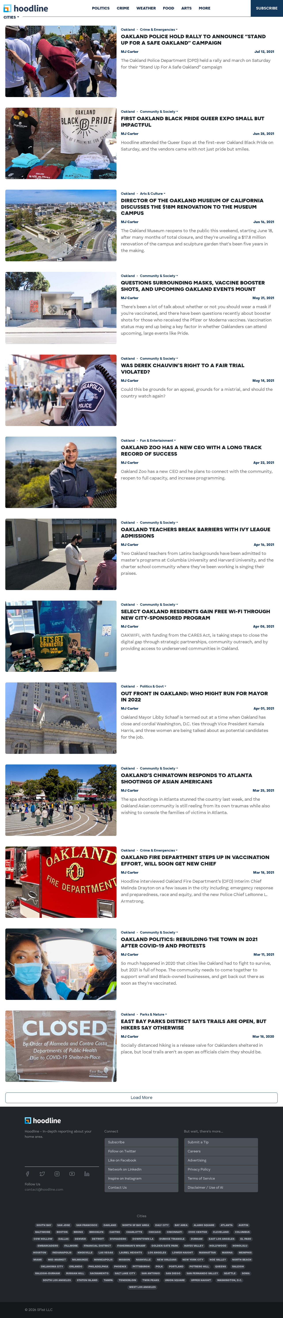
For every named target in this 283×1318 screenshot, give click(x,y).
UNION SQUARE (175, 1280)
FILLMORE (71, 1246)
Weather (146, 8)
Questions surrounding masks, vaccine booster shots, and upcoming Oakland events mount (193, 285)
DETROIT (98, 1239)
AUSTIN (243, 1225)
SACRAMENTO (99, 1273)
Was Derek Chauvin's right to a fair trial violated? (182, 368)
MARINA (227, 1252)
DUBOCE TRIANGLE (172, 1239)
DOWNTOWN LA (142, 1239)
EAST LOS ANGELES (221, 1239)
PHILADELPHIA (98, 1266)
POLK (159, 1266)
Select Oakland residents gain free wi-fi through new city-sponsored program (195, 614)
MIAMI (37, 1260)
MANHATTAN (207, 1252)
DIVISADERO (118, 1239)
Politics (101, 8)
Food (168, 8)
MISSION (124, 1260)
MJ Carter (129, 52)
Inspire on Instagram (125, 1178)
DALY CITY (162, 1225)
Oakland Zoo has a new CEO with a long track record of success (191, 450)
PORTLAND (176, 1266)
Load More (141, 1098)
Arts (186, 8)
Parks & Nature (152, 1014)
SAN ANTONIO (151, 1273)
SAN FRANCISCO (86, 1225)
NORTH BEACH (241, 1260)
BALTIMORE (42, 1232)
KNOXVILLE (85, 1252)
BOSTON (62, 1232)
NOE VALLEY (218, 1260)
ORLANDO (75, 1266)
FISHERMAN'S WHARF (131, 1246)
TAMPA (108, 1280)
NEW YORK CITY (192, 1260)
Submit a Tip (198, 1142)
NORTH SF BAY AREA (135, 1225)
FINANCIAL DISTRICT (97, 1246)
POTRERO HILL (199, 1266)
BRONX (78, 1232)
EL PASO (245, 1239)
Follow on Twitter (122, 1151)
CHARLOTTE (134, 1232)
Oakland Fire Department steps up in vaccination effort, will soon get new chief (195, 860)
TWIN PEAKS (150, 1280)
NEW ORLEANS (166, 1260)
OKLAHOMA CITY (52, 1266)
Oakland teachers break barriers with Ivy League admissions (195, 532)
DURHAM (197, 1239)
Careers (194, 1151)
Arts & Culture (151, 193)
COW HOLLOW (43, 1239)
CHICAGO (155, 1232)
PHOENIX (120, 1266)
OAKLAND (109, 1225)
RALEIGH (238, 1266)
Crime (123, 8)
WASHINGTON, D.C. (229, 1280)
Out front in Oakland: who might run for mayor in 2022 (194, 696)
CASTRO (114, 1232)
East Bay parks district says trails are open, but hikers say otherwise (193, 1024)
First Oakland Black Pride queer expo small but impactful (192, 121)
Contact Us (117, 1188)
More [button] (204, 8)
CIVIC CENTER (197, 1232)
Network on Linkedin (125, 1169)
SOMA (246, 1273)
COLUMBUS (242, 1232)
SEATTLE (230, 1273)
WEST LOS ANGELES (142, 1287)
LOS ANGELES (157, 1252)
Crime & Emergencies (157, 29)
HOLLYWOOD (217, 1246)
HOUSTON (39, 1252)
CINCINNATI (174, 1232)
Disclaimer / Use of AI (205, 1188)
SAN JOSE (63, 1225)
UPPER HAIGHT (201, 1280)
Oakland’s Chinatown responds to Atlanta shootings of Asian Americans (186, 778)
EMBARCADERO (48, 1246)
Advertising (197, 1160)
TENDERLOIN (127, 1280)
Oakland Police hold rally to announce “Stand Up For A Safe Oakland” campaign (193, 39)
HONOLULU (240, 1246)
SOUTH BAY (43, 1225)
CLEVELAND (221, 1232)
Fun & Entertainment (156, 440)
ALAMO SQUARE (204, 1225)
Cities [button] (10, 17)
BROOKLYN (96, 1232)
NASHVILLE (143, 1260)
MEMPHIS (245, 1252)
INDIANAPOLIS (61, 1252)
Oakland (128, 29)
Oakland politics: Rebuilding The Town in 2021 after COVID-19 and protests (189, 942)
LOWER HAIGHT (182, 1252)
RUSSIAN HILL (75, 1273)
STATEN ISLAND (87, 1280)
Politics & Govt (152, 686)
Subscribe (267, 8)
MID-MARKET (57, 1260)
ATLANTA (227, 1225)
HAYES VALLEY (193, 1246)
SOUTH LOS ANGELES (57, 1280)
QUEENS (220, 1266)
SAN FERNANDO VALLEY (202, 1273)
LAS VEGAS (106, 1252)
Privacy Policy (199, 1169)
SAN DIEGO (173, 1273)
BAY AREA (181, 1225)
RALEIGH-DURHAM (47, 1273)
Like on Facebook (122, 1160)
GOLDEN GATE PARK (164, 1246)
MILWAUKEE (80, 1260)
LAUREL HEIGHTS (130, 1252)
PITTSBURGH (141, 1266)
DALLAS (63, 1239)
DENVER (80, 1239)
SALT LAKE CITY (125, 1273)
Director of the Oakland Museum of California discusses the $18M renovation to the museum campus (192, 206)
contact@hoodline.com (44, 1190)
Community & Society (157, 111)
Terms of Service (201, 1178)
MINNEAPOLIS (103, 1260)
